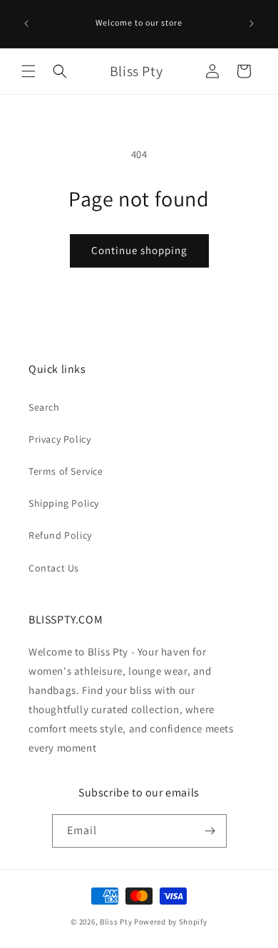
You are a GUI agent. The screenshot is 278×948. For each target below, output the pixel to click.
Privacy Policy (60, 439)
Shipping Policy (64, 503)
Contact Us (54, 568)
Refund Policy (60, 535)
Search (44, 407)
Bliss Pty (116, 922)
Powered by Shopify (170, 922)
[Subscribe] (210, 831)
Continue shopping (139, 250)
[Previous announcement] (26, 23)
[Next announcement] (251, 23)
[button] (28, 71)
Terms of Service (66, 471)
